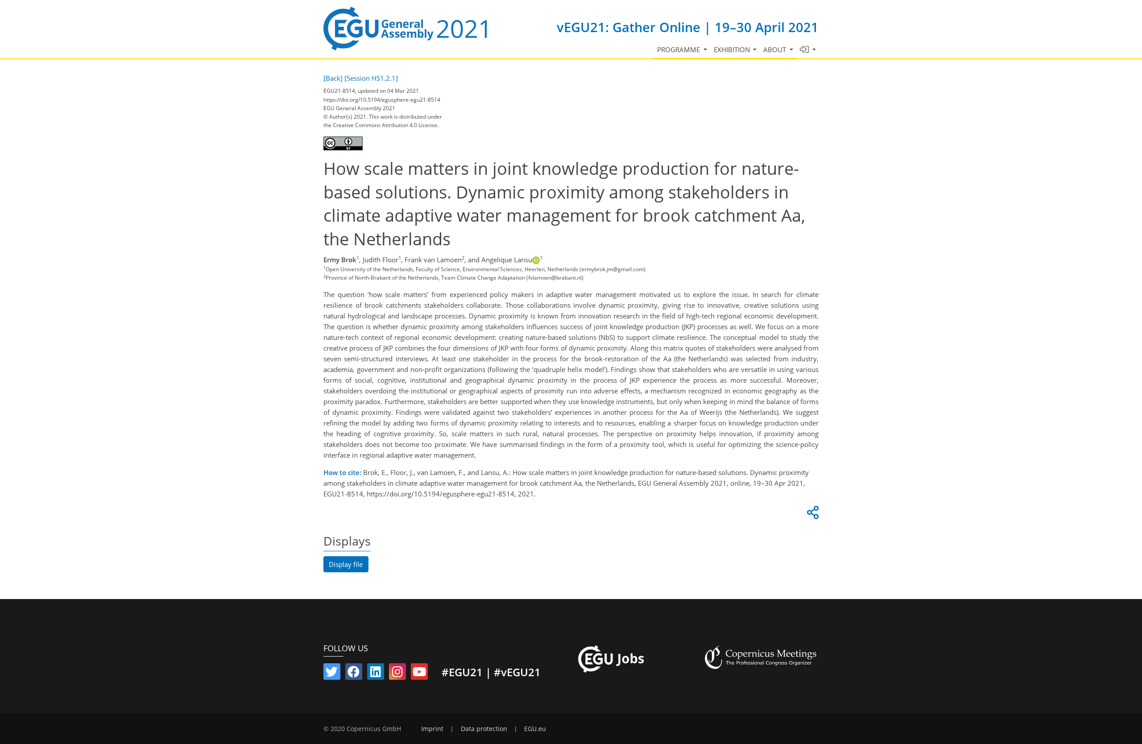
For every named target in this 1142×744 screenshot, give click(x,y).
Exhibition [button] (733, 49)
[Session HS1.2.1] (371, 78)
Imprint (432, 729)
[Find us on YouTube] (419, 673)
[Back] (333, 78)
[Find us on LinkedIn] (375, 673)
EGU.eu (535, 729)
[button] (808, 50)
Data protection (484, 729)
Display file (346, 564)
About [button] (775, 49)
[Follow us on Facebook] (353, 673)
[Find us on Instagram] (397, 673)
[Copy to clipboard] (811, 514)
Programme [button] (679, 49)
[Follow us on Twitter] (331, 673)
